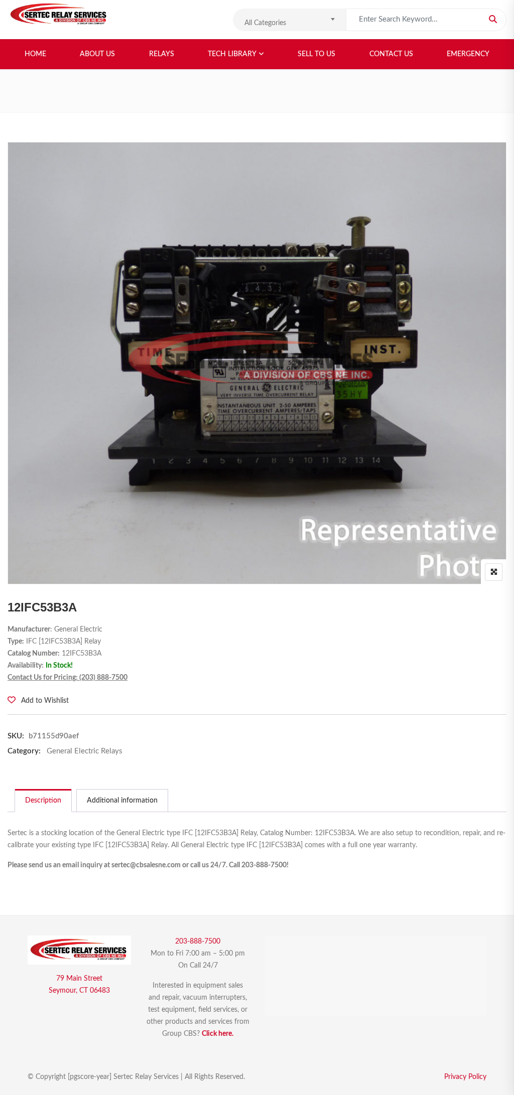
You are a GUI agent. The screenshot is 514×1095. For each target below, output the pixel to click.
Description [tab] (43, 800)
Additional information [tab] (122, 800)
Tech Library (232, 54)
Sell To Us (316, 54)
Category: (24, 751)
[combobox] (289, 20)
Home (35, 54)
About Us (97, 54)
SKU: (16, 736)
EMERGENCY (468, 54)
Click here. (217, 1033)
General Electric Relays (84, 751)
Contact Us (391, 54)
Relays (161, 54)
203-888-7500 (197, 941)
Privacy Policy (465, 1076)
